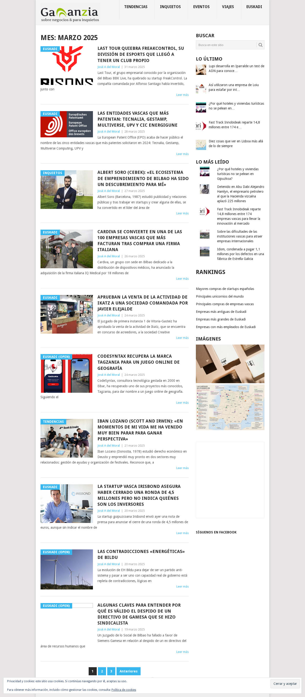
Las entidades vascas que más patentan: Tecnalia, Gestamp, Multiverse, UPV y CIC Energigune (137, 119)
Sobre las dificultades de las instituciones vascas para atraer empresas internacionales (239, 236)
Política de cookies (124, 690)
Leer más (182, 95)
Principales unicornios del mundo (220, 296)
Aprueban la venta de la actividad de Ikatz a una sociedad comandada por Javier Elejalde (142, 302)
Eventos (201, 7)
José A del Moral (108, 67)
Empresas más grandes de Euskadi (221, 319)
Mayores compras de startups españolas (225, 289)
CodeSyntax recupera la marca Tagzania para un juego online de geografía (138, 362)
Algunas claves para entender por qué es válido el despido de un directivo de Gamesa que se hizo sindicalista (139, 614)
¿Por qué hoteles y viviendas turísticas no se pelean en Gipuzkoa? (238, 174)
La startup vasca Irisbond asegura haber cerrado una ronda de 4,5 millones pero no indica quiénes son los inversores (139, 495)
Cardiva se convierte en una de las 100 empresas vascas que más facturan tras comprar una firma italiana (139, 240)
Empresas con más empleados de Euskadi (226, 327)
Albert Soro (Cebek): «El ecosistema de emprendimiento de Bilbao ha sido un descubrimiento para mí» (143, 178)
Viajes (228, 7)
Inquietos (170, 7)
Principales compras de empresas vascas (225, 304)
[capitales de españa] (230, 429)
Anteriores (128, 671)
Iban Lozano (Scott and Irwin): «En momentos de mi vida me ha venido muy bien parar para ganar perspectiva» (140, 430)
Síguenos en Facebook (216, 532)
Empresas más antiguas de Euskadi (221, 312)
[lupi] (230, 382)
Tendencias (135, 7)
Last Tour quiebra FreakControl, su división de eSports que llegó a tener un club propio (140, 54)
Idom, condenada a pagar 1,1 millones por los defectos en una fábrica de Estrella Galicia (240, 254)
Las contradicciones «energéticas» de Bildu (141, 554)
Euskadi (254, 7)
